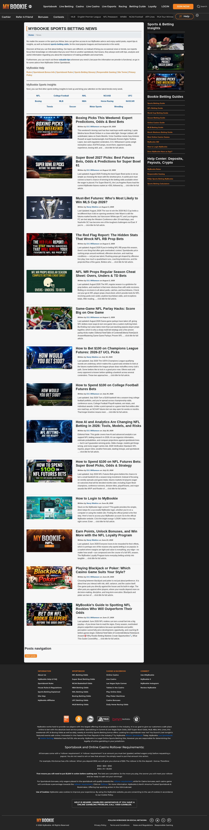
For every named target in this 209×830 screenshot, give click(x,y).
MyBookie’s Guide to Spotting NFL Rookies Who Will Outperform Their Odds (104, 609)
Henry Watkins (93, 207)
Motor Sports (96, 107)
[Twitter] (163, 820)
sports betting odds (60, 44)
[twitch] (169, 820)
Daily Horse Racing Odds (117, 704)
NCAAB (107, 96)
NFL (38, 96)
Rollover (104, 784)
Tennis (50, 107)
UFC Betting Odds (80, 700)
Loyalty (152, 6)
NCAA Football (136, 17)
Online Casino (112, 675)
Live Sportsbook (165, 735)
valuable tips (65, 60)
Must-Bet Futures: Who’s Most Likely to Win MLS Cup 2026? (107, 200)
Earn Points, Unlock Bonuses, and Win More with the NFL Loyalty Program (106, 533)
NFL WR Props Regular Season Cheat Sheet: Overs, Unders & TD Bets (105, 274)
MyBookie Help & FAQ (47, 679)
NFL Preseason (110, 17)
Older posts (31, 656)
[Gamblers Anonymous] (103, 718)
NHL (84, 96)
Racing (123, 6)
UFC (130, 96)
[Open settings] (197, 15)
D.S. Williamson (93, 127)
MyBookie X (146, 679)
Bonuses (43, 17)
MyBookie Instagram (150, 683)
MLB (73, 17)
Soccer (72, 107)
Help (186, 16)
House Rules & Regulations (50, 688)
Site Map (42, 696)
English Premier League (89, 17)
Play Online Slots (113, 692)
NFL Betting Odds (80, 675)
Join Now (183, 6)
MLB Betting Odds (80, 704)
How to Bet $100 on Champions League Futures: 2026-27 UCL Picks (107, 350)
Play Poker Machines (115, 696)
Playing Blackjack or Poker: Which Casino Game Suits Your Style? (103, 570)
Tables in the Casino (115, 688)
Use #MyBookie (147, 675)
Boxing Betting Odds (81, 696)
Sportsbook (50, 6)
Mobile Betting (46, 738)
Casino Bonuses (113, 700)
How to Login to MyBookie (97, 498)
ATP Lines (150, 17)
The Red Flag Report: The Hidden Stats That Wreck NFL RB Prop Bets (107, 237)
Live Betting (66, 6)
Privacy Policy (100, 825)
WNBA (123, 17)
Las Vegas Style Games (116, 683)
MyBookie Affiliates (46, 700)
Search (203, 6)
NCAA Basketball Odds (82, 683)
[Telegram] (157, 820)
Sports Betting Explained (49, 692)
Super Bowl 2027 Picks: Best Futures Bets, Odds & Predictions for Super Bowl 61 (108, 161)
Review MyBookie (148, 688)
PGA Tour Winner (165, 17)
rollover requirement (123, 781)
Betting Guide (137, 6)
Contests (58, 17)
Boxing (38, 101)
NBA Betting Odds (80, 688)
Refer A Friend (24, 17)
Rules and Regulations (143, 825)
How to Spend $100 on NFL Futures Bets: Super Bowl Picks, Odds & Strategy (108, 463)
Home (31, 35)
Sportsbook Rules (45, 683)
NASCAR (130, 101)
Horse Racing (107, 101)
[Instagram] (152, 820)
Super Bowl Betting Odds (83, 679)
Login (165, 6)
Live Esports (109, 6)
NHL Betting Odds (80, 692)
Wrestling (118, 107)
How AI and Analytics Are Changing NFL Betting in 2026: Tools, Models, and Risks (108, 424)
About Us (42, 675)
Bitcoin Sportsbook (134, 735)
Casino (80, 6)
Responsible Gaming (164, 825)
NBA (84, 101)
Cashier (6, 17)
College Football (61, 96)
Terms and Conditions (119, 825)
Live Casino (93, 6)
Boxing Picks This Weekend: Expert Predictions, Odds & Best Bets (104, 120)
